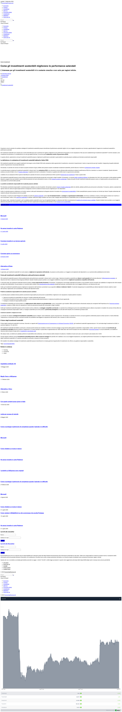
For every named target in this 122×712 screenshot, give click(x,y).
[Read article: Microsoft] (61, 210)
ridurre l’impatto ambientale (64, 187)
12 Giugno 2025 (5, 269)
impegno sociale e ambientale (59, 179)
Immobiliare (6, 9)
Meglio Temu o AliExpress (9, 376)
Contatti (5, 566)
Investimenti (6, 14)
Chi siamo (5, 562)
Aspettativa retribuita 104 (8, 364)
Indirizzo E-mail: (5, 537)
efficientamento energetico (108, 278)
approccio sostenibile (21, 197)
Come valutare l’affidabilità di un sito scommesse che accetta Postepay (22, 513)
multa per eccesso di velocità (9, 414)
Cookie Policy (6, 569)
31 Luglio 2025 (4, 231)
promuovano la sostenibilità (69, 191)
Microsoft (3, 216)
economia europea (94, 329)
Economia (5, 6)
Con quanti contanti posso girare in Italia (13, 401)
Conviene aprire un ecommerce (10, 253)
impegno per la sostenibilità (63, 202)
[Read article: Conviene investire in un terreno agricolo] (61, 235)
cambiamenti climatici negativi (92, 167)
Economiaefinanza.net (10, 572)
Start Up (5, 10)
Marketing (5, 15)
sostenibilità (11, 343)
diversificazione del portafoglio (47, 284)
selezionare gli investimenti (68, 174)
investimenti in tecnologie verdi (28, 331)
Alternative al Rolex (6, 266)
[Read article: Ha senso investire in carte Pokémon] (61, 223)
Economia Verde (7, 12)
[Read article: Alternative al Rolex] (61, 260)
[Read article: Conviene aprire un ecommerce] (61, 248)
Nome (2, 535)
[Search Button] (13, 20)
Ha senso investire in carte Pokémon (12, 228)
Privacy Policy (7, 567)
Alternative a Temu (6, 389)
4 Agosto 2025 (4, 219)
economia (6, 343)
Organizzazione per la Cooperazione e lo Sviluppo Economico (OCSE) (55, 323)
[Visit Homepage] (7, 3)
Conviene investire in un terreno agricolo (13, 241)
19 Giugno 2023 (5, 75)
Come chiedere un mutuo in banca (11, 449)
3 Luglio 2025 (4, 244)
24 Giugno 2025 (5, 256)
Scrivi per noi (6, 17)
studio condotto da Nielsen (81, 177)
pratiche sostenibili (38, 196)
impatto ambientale (23, 172)
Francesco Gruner (6, 73)
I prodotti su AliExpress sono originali (12, 471)
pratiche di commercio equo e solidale (86, 200)
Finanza (5, 7)
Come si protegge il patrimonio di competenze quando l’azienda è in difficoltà (24, 427)
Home (2, 62)
